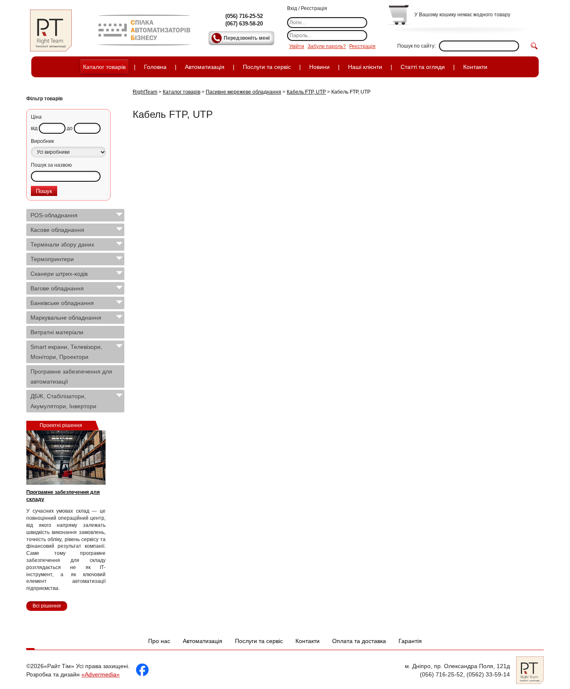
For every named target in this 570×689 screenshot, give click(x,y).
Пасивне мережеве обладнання (243, 92)
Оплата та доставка (359, 641)
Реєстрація (362, 46)
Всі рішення (47, 606)
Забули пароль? (327, 46)
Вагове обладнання (57, 288)
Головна (155, 67)
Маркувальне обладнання (65, 317)
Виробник (42, 141)
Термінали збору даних (62, 244)
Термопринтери (52, 259)
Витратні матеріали (56, 332)
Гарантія (410, 641)
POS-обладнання (54, 215)
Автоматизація (204, 67)
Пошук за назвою (51, 165)
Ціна (36, 117)
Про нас (159, 641)
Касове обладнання (57, 229)
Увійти (296, 46)
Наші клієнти (365, 67)
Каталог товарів (104, 67)
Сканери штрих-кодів (59, 273)
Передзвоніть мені (247, 38)
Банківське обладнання (62, 303)
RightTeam (145, 92)
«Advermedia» (100, 674)
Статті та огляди (423, 67)
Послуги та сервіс (267, 67)
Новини (319, 67)
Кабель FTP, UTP (306, 92)
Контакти (475, 67)
